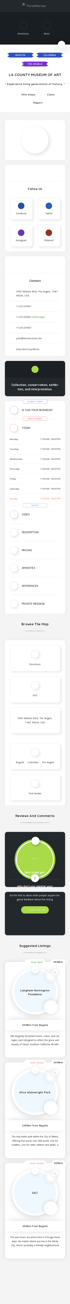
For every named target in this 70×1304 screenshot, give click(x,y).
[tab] (35, 412)
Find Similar (35, 793)
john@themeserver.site (29, 338)
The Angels (35, 64)
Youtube (35, 1276)
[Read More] (35, 1051)
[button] (35, 412)
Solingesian (47, 1291)
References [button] (30, 585)
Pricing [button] (27, 550)
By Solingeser (48, 1297)
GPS (35, 695)
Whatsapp (58, 1276)
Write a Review (37, 909)
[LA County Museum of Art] (35, 130)
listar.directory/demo (27, 349)
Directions (35, 664)
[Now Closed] (61, 44)
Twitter (46, 1276)
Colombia (49, 55)
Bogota (20, 55)
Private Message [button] (33, 603)
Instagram (23, 1276)
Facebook (12, 1276)
